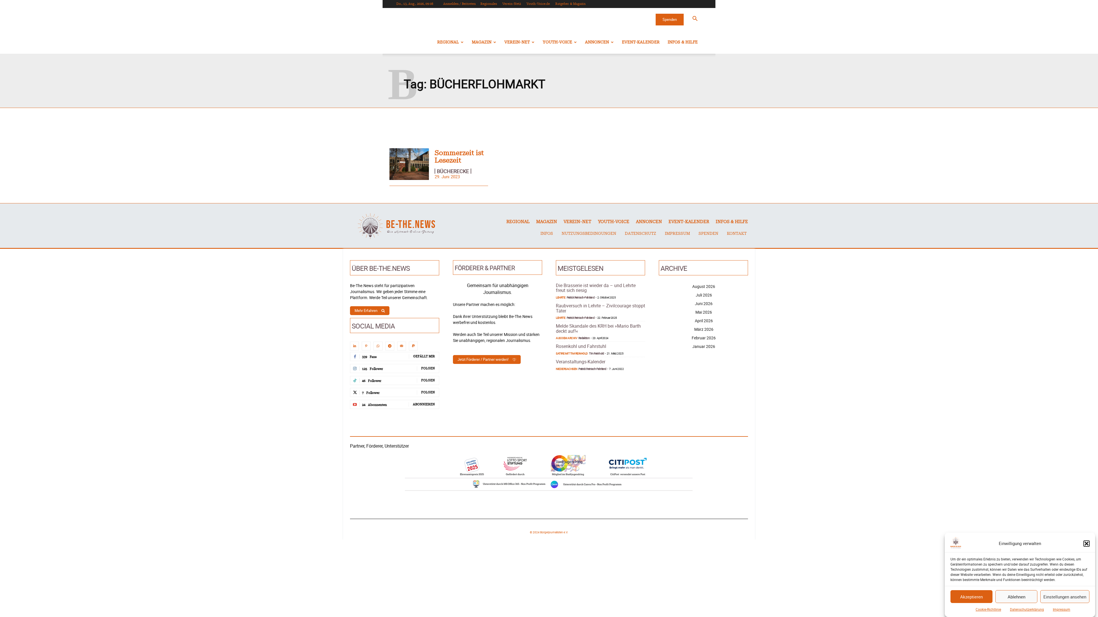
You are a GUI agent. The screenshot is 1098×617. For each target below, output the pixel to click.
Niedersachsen (566, 369)
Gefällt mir (424, 356)
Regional (448, 42)
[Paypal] (413, 346)
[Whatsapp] (377, 346)
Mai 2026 (703, 312)
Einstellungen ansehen (1064, 597)
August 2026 (703, 286)
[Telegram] (389, 346)
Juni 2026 (704, 303)
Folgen (428, 368)
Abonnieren (424, 404)
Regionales (488, 3)
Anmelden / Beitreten (459, 3)
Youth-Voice (557, 42)
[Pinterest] (366, 346)
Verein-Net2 (511, 3)
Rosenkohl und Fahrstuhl (581, 346)
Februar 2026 (704, 337)
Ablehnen (1016, 597)
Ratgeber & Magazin (570, 3)
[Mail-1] (401, 346)
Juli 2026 (704, 295)
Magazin (482, 42)
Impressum (1061, 609)
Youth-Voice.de (538, 3)
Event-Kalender (641, 42)
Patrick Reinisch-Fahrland (581, 297)
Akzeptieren (971, 597)
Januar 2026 (703, 346)
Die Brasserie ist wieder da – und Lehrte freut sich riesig (596, 288)
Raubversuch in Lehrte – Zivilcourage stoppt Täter (600, 308)
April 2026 (704, 320)
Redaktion (584, 338)
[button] (1086, 543)
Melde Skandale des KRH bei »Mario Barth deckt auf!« (598, 328)
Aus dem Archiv (566, 338)
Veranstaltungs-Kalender (580, 361)
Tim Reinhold (596, 353)
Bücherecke (453, 171)
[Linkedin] (354, 346)
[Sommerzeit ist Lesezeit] (409, 164)
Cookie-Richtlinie (988, 609)
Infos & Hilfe (683, 42)
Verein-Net (517, 42)
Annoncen (597, 42)
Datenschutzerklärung (1027, 609)
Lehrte (560, 297)
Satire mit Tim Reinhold (572, 353)
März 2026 (703, 329)
